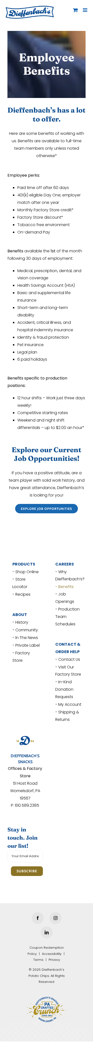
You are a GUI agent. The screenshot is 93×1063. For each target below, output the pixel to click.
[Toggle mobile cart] (75, 10)
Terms (38, 958)
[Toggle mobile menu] (85, 10)
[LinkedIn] (47, 931)
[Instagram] (56, 916)
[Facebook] (38, 916)
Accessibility (52, 951)
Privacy (54, 958)
